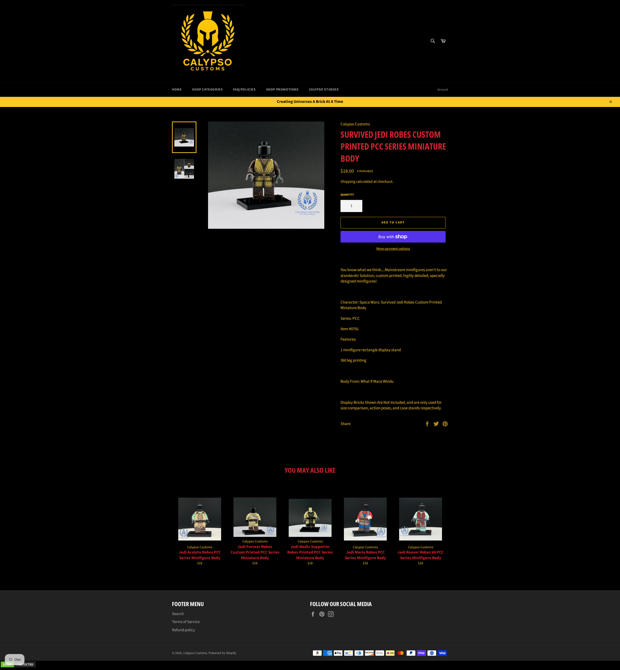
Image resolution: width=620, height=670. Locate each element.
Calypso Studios (324, 89)
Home (177, 89)
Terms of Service (186, 622)
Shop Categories (207, 89)
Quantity (347, 195)
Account (442, 89)
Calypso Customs (195, 653)
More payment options (393, 248)
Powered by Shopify (222, 653)
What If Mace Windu (377, 381)
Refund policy (183, 630)
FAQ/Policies (244, 89)
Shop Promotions (282, 89)
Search (178, 614)
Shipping (348, 181)
